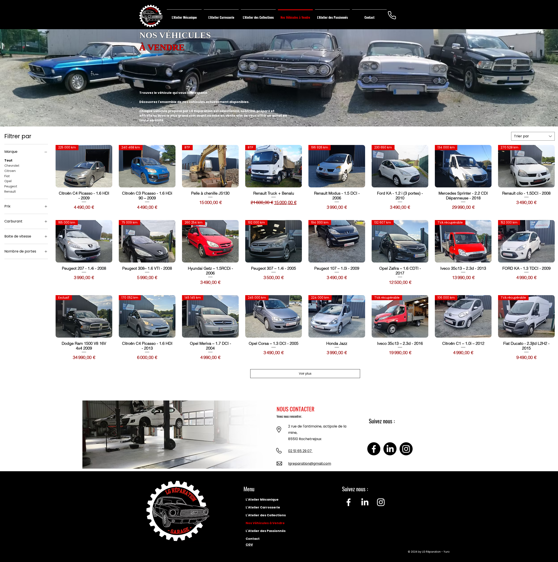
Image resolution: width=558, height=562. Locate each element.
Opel (8, 181)
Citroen (10, 171)
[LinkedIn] (389, 448)
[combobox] (533, 136)
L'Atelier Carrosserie (263, 507)
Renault (10, 191)
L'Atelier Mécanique (262, 499)
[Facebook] (373, 448)
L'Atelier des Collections (265, 515)
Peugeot (10, 186)
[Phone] (392, 15)
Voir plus (305, 373)
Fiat (7, 176)
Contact (253, 539)
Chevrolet (11, 165)
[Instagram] (406, 448)
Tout (8, 160)
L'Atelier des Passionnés (265, 531)
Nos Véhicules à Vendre (265, 523)
